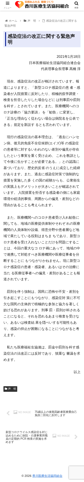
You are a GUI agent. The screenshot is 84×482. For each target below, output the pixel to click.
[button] (75, 392)
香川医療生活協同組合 (47, 475)
